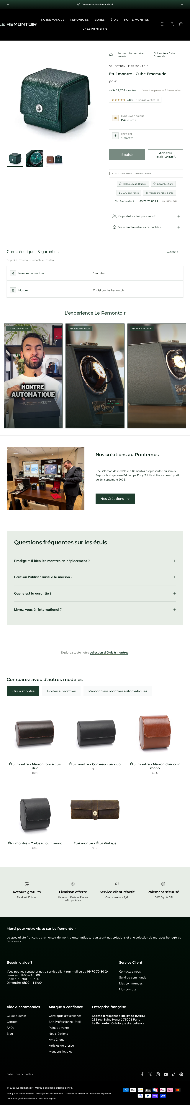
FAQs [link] (10, 1027)
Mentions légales (47, 1098)
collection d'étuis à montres (109, 652)
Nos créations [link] (58, 1033)
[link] (35, 730)
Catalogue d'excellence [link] (65, 1016)
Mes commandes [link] (131, 983)
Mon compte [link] (127, 989)
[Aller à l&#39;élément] (15, 158)
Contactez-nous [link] (130, 971)
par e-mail (171, 200)
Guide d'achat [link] (16, 1016)
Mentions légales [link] (60, 1051)
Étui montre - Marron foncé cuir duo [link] (35, 766)
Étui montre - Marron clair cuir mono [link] (155, 766)
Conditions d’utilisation (76, 1093)
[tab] (23, 691)
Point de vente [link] (59, 1027)
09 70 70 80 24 (149, 201)
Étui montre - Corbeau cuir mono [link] (35, 843)
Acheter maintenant (166, 154)
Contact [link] (12, 1022)
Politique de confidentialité (49, 1093)
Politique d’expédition (101, 1093)
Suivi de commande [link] (132, 977)
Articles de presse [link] (61, 1045)
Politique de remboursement (20, 1093)
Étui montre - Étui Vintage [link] (95, 843)
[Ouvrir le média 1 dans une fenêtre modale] (54, 99)
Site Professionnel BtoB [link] (65, 1022)
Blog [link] (10, 1033)
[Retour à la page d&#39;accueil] (111, 55)
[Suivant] (182, 4)
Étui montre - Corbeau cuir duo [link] (95, 764)
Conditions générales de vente (22, 1098)
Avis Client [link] (56, 1039)
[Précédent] (8, 4)
